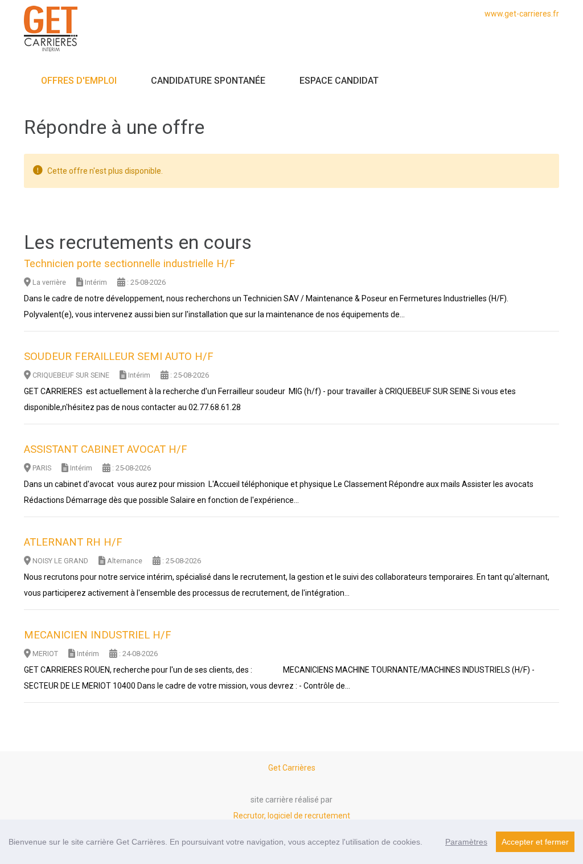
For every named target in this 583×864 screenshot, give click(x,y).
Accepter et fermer (535, 841)
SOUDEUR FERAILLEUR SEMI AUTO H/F (119, 356)
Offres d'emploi (79, 80)
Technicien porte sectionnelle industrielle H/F (129, 263)
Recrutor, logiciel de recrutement (291, 815)
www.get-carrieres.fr (522, 13)
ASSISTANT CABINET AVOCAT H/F (105, 449)
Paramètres (466, 841)
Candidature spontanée (208, 80)
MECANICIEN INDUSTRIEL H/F (97, 635)
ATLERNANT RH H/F (73, 542)
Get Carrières (291, 767)
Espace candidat (339, 80)
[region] (291, 842)
